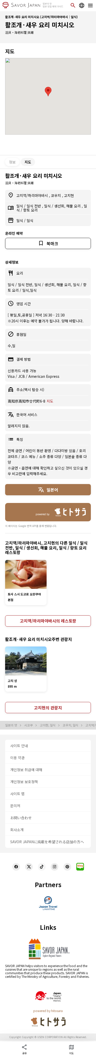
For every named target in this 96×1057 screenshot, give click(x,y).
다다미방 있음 (66, 450)
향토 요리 (30, 210)
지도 (50, 401)
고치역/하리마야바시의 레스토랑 (48, 621)
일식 (20, 205)
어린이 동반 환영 (39, 450)
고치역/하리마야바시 (32, 195)
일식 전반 (34, 205)
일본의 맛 (11, 725)
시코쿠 (29, 725)
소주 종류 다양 (50, 456)
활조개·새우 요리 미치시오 (39, 24)
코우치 (56, 195)
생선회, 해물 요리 (68, 205)
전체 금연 (15, 450)
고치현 (69, 195)
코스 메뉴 (29, 456)
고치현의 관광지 (48, 707)
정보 (12, 162)
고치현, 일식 (48, 725)
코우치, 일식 (71, 725)
